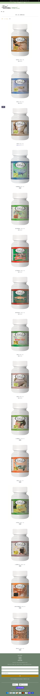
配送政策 (20, 657)
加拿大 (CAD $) (23, 684)
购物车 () (20, 2)
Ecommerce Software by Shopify (24, 690)
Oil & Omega (20, 15)
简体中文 (15, 684)
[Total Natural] (20, 7)
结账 (24, 2)
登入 (15, 2)
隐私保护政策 (20, 660)
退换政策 (20, 658)
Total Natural (15, 690)
